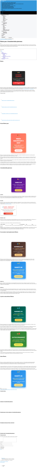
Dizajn (4, 18)
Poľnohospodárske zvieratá (6, 29)
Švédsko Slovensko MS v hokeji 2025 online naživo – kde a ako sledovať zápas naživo (12, 8)
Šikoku (2, 52)
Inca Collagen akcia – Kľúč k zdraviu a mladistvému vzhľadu (9, 2)
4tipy (2, 9)
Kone (3, 28)
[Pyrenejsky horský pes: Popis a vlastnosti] (7, 421)
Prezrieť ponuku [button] (18, 190)
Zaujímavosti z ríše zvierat (6, 30)
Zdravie (4, 21)
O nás (2, 35)
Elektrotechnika (5, 23)
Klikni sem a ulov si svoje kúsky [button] (18, 83)
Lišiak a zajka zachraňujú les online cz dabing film (7, 6)
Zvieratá (3, 24)
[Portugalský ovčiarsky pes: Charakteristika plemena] (6, 112)
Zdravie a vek (4, 55)
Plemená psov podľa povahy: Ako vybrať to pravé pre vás (11, 120)
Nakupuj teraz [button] (18, 150)
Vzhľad (4, 54)
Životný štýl (3, 15)
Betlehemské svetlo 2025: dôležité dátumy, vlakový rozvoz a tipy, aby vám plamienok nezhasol (12, 3)
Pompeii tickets (3, 10)
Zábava (4, 17)
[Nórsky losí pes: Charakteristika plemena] (6, 99)
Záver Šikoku (3, 58)
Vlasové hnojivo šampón (8, 203)
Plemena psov (4, 25)
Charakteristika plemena (4, 53)
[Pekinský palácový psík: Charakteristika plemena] (6, 106)
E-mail (1, 444)
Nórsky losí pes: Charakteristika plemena (8, 100)
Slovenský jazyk (5, 22)
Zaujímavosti (4, 20)
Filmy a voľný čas (5, 19)
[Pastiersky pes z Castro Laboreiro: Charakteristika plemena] (7, 410)
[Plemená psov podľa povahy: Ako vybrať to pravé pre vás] (6, 119)
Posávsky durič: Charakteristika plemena (7, 433)
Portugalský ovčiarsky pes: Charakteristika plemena (10, 113)
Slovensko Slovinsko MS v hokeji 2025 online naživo (8, 7)
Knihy (4, 16)
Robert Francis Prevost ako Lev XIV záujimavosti (7, 4)
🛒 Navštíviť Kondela (8, 213)
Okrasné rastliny (5, 32)
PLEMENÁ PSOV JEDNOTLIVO (7, 39)
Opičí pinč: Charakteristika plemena (6, 401)
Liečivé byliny (4, 31)
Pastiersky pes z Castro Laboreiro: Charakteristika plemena (10, 412)
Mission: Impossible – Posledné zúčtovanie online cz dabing (8, 5)
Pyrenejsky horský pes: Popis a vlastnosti (7, 422)
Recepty (3, 33)
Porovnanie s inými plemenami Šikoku (6, 56)
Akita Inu (4, 57)
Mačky (4, 26)
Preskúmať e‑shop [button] (18, 344)
